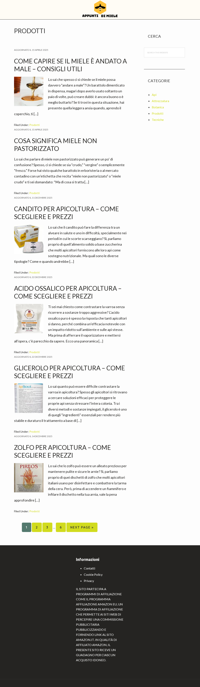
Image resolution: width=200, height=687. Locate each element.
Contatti (89, 568)
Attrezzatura (160, 101)
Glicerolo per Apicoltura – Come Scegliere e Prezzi (69, 372)
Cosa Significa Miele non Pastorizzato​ (55, 144)
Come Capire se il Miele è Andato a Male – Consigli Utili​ (70, 65)
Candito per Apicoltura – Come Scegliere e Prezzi (66, 212)
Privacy (89, 581)
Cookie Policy (93, 574)
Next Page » (82, 528)
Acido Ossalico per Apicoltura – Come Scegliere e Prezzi (68, 292)
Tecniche (158, 119)
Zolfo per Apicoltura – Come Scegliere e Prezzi (62, 451)
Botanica (158, 107)
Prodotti (34, 125)
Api (154, 94)
